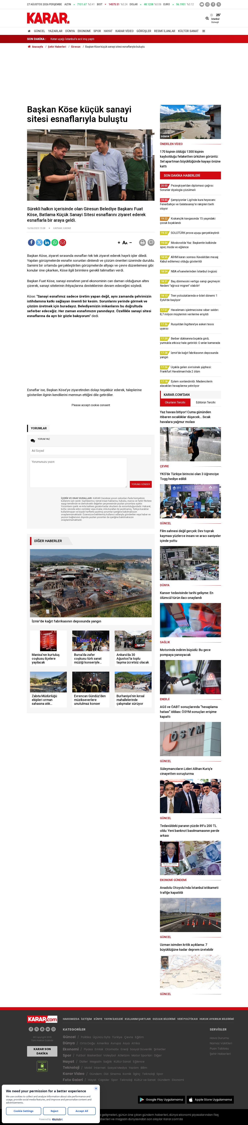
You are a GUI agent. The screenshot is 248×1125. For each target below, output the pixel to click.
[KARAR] (48, 18)
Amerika (103, 1043)
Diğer (158, 1055)
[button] (119, 242)
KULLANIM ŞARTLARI (138, 1019)
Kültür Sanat (188, 31)
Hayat (108, 31)
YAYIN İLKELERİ (113, 1019)
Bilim (144, 1068)
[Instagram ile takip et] (53, 1029)
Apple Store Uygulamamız (213, 1099)
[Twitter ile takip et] (218, 4)
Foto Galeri (73, 1079)
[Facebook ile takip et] (213, 4)
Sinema (115, 1074)
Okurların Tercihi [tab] (175, 402)
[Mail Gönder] (62, 242)
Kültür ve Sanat (145, 1080)
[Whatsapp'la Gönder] (54, 242)
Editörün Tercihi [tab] (205, 402)
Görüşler (144, 31)
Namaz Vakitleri (221, 1043)
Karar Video (124, 31)
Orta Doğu (87, 1043)
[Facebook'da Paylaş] (31, 242)
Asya (126, 1043)
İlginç (136, 1074)
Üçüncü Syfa (101, 1037)
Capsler (103, 1080)
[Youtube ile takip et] (202, 4)
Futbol (80, 1055)
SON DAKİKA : (36, 39)
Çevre (128, 1037)
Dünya (70, 31)
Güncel (39, 31)
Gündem (96, 1074)
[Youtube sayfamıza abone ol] (42, 1029)
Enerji (124, 1049)
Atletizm (124, 1055)
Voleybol (109, 1055)
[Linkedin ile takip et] (48, 1029)
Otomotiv (112, 1049)
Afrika (135, 1043)
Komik (127, 1074)
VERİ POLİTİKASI (187, 1019)
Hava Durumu (219, 1038)
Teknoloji (71, 1067)
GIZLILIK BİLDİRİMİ (164, 1019)
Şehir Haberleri (220, 1054)
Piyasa (88, 1049)
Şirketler (160, 1049)
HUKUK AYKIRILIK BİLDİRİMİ (217, 1019)
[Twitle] (39, 242)
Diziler (83, 1061)
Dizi (106, 1074)
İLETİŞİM (86, 1019)
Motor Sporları (141, 1055)
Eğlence (139, 1061)
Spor (97, 31)
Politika (86, 1037)
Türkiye (117, 1037)
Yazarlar (55, 31)
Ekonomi (84, 31)
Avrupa (116, 1043)
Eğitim (139, 1037)
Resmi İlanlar (164, 31)
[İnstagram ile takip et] (207, 4)
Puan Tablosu (219, 1048)
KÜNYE (98, 1019)
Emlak (99, 1049)
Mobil (88, 1068)
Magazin (95, 1061)
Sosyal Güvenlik (141, 1049)
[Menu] (203, 31)
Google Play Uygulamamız (164, 1099)
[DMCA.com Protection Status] (42, 1066)
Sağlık (107, 1061)
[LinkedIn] (47, 242)
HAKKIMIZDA (71, 1019)
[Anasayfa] (29, 31)
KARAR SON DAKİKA (42, 1051)
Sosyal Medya (117, 1068)
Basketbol (94, 1055)
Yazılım (134, 1068)
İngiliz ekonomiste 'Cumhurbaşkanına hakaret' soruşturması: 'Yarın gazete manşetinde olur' (107, 39)
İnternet (100, 1068)
